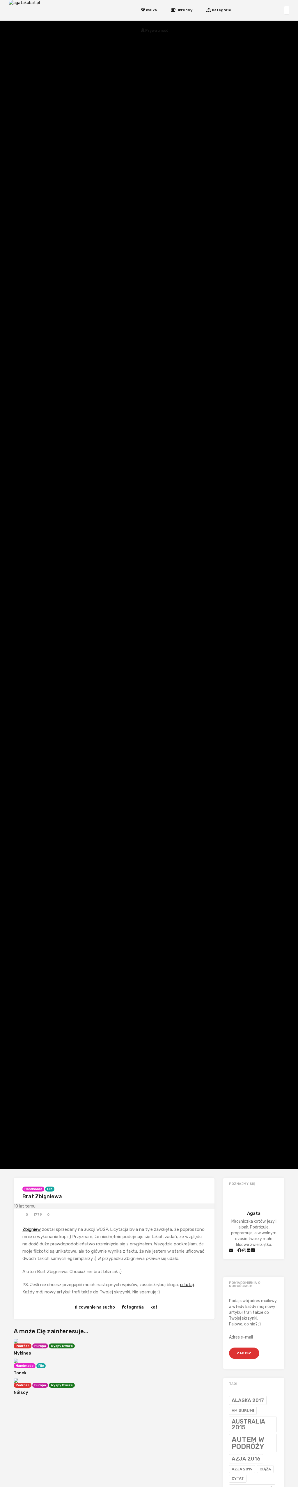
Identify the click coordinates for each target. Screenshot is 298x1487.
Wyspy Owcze (62, 1346)
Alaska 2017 (248, 1400)
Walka (151, 10)
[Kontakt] (231, 1250)
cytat (238, 1478)
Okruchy (183, 10)
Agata (253, 1213)
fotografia (133, 1307)
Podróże (22, 1346)
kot (153, 1307)
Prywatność (156, 30)
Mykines (22, 1353)
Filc (49, 1189)
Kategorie (221, 10)
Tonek (20, 1373)
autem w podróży (248, 1443)
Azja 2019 (242, 1469)
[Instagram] (273, 10)
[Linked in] (253, 1250)
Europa (40, 1346)
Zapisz (244, 1353)
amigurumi (243, 1410)
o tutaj (187, 1284)
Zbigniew (31, 1229)
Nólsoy (21, 1392)
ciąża (265, 1469)
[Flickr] (273, 16)
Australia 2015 (248, 1424)
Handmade (33, 1189)
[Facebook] (270, 4)
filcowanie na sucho (95, 1307)
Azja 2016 (246, 1459)
